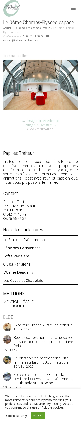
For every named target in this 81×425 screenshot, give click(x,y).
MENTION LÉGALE (18, 301)
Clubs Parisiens (16, 264)
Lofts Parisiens (16, 255)
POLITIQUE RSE (16, 305)
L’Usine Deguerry (18, 272)
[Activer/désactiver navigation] (73, 8)
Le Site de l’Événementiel (25, 239)
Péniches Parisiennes (21, 247)
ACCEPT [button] (38, 415)
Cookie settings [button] (17, 415)
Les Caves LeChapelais (23, 280)
